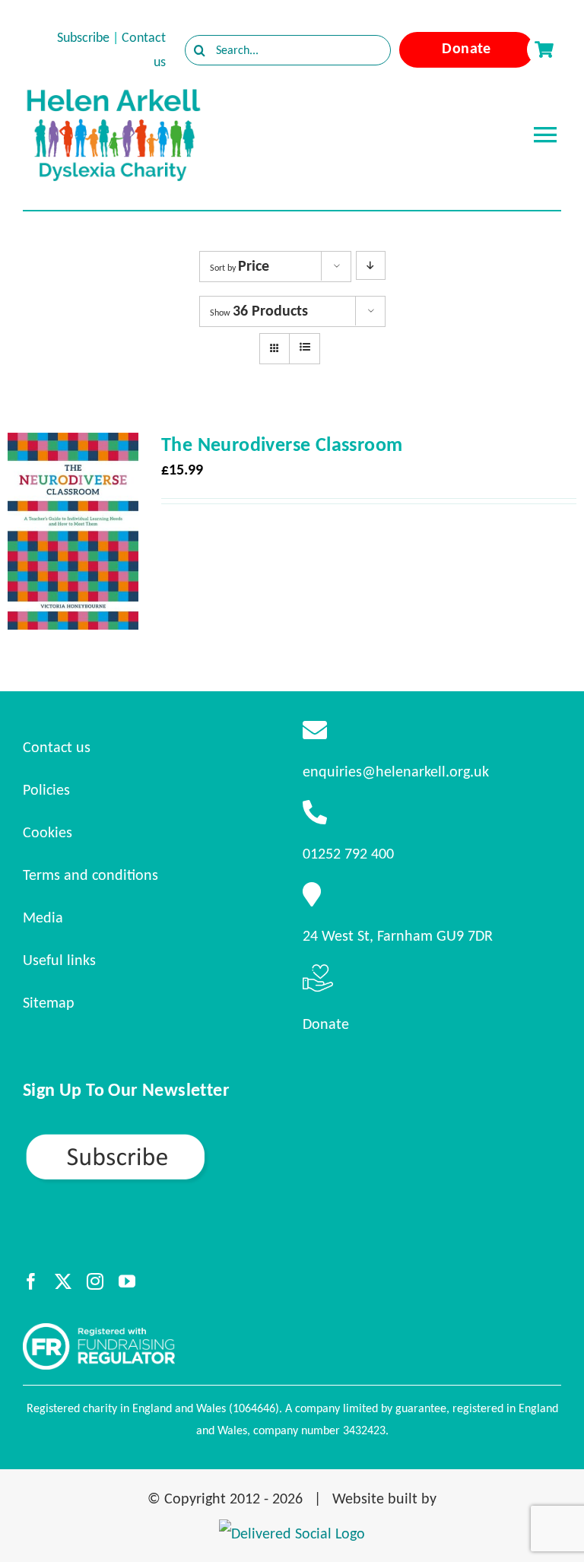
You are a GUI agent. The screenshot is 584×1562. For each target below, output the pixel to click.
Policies (46, 789)
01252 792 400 (348, 853)
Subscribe (83, 37)
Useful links (59, 960)
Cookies (47, 832)
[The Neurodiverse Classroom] (73, 446)
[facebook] (31, 1281)
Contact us (56, 747)
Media (43, 917)
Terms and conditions (90, 874)
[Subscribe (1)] (169, 1138)
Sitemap (49, 1002)
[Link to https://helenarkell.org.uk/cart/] (543, 49)
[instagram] (95, 1281)
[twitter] (63, 1281)
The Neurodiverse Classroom (281, 444)
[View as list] (304, 347)
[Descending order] (371, 265)
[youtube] (127, 1281)
